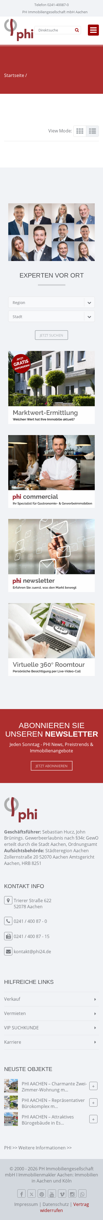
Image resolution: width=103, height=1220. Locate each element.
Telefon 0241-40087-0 (51, 4)
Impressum (26, 1204)
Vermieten (15, 1013)
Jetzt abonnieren (52, 765)
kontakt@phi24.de (32, 952)
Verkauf (12, 999)
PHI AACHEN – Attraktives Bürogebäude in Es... (48, 1120)
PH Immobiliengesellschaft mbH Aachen (55, 11)
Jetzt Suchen (51, 335)
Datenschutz (56, 1204)
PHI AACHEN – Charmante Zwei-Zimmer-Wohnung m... (54, 1086)
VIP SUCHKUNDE (21, 1028)
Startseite (14, 75)
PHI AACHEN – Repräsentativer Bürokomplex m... (53, 1103)
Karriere (12, 1042)
